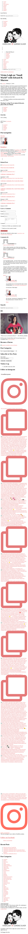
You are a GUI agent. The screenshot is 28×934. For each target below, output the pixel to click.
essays (4, 871)
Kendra (3, 83)
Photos (4, 6)
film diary (5, 875)
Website (2, 216)
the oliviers (5, 894)
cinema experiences (7, 865)
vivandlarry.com (18, 149)
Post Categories (4, 351)
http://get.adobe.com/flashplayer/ (20, 285)
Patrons (4, 10)
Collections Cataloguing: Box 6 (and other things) (12, 180)
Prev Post (3, 135)
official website (4, 156)
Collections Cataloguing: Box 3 (8, 203)
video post (5, 899)
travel (4, 896)
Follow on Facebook (8, 837)
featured (5, 874)
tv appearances (10, 71)
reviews (5, 890)
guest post (5, 880)
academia (5, 859)
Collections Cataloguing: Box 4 (8, 196)
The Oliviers (6, 4)
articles (4, 860)
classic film (5, 866)
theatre (4, 895)
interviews (5, 881)
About (4, 7)
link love (5, 884)
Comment (3, 223)
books (4, 863)
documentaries (6, 870)
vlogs (4, 901)
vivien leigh (5, 900)
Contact (5, 9)
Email (2, 213)
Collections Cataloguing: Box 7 (8, 174)
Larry (4, 3)
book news (5, 861)
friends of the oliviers (7, 876)
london (4, 886)
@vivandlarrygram (17, 154)
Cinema (5, 5)
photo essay (5, 887)
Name (2, 211)
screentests (5, 891)
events (4, 873)
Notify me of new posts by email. (9, 228)
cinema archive (4, 71)
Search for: (3, 15)
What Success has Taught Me (7, 167)
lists (4, 885)
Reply (4, 252)
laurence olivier (6, 882)
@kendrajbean (4, 154)
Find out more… (11, 339)
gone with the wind (7, 879)
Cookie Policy (4, 908)
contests (5, 869)
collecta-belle (6, 868)
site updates (5, 892)
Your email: (3, 356)
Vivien (4, 1)
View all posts (11, 156)
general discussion (7, 878)
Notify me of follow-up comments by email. (11, 225)
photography (6, 889)
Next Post (3, 136)
